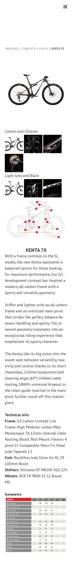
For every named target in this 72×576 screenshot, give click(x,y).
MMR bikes (12, 48)
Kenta (43, 48)
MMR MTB (29, 48)
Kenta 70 (58, 48)
